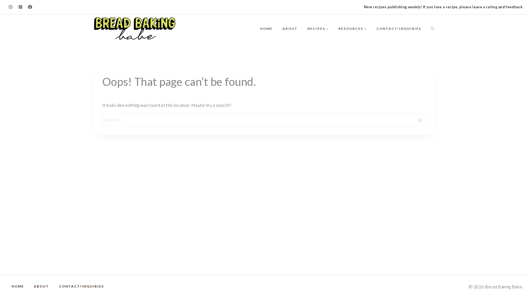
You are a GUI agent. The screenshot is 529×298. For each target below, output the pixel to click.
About (290, 28)
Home (266, 28)
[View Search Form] (432, 28)
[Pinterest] (21, 7)
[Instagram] (11, 7)
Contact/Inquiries (398, 28)
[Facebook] (30, 7)
